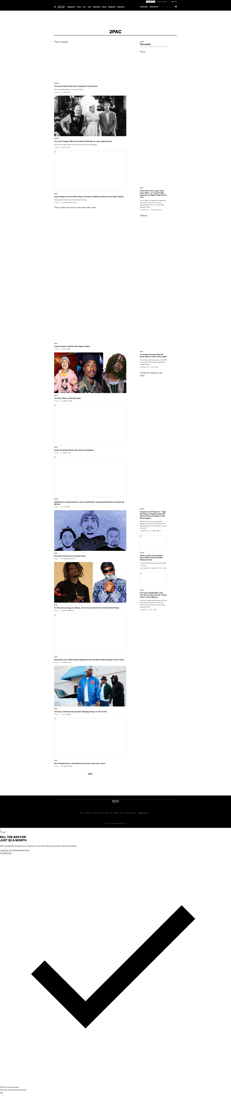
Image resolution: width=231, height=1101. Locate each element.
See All (142, 41)
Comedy (56, 83)
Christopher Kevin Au (69, 558)
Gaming (142, 508)
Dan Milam (155, 367)
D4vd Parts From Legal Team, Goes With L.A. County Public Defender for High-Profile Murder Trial (153, 194)
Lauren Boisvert (157, 209)
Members (121, 7)
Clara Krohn (66, 506)
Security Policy (118, 813)
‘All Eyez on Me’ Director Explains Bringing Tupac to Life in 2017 (80, 712)
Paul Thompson (67, 714)
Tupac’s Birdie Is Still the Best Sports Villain (72, 346)
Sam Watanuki (145, 568)
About (81, 813)
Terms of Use (108, 813)
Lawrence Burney (67, 401)
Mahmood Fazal (67, 662)
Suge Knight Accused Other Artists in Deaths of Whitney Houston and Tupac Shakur (89, 197)
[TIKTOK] (117, 807)
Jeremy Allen (66, 452)
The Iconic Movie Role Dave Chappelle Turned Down (76, 86)
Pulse (79, 7)
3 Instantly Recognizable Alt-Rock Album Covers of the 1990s (153, 356)
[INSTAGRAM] (114, 807)
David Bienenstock (68, 610)
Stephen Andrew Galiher (70, 202)
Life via (142, 552)
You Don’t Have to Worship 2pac (67, 398)
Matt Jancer (153, 609)
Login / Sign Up (162, 1)
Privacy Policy (98, 813)
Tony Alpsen (66, 92)
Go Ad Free (150, 1)
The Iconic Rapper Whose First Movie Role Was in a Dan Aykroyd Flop (83, 141)
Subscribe (144, 7)
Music (104, 7)
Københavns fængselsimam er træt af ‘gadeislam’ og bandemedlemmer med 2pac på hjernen (89, 503)
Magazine (71, 7)
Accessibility (89, 813)
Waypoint (112, 7)
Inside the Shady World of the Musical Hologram (74, 450)
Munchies (96, 7)
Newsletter (154, 7)
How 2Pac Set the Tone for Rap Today (69, 556)
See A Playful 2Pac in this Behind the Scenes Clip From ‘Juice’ (80, 763)
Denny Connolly (156, 530)
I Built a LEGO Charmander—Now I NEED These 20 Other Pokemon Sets (152, 558)
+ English (174, 1)
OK (1, 1092)
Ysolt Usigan (162, 568)
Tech (89, 7)
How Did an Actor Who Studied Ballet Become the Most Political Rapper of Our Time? (89, 660)
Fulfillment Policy (130, 813)
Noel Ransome (66, 349)
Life (84, 7)
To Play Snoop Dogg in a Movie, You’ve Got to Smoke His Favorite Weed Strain (86, 608)
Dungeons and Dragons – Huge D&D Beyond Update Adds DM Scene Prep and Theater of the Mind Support (153, 515)
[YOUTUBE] (121, 807)
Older (90, 773)
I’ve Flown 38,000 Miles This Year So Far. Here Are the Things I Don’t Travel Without (153, 595)
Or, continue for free (6, 853)
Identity (56, 499)
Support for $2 (4, 850)
